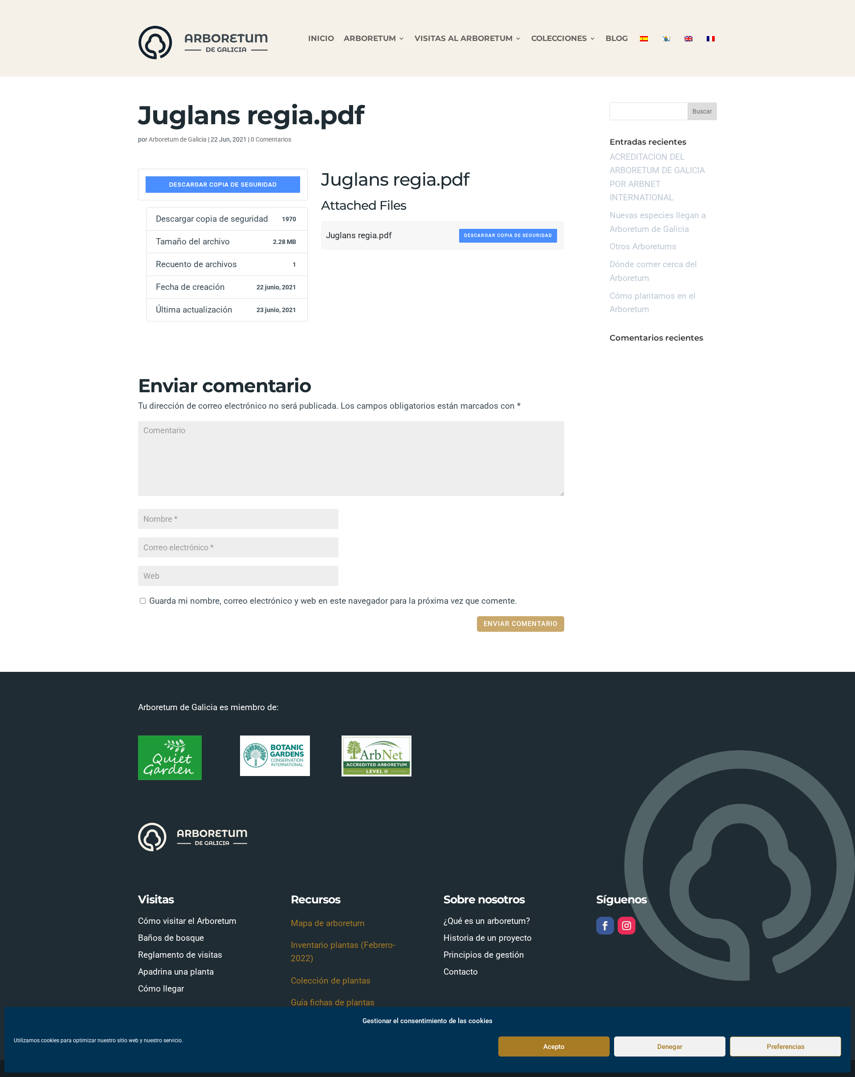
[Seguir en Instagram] (626, 926)
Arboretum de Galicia (178, 139)
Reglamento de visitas (180, 955)
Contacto (461, 972)
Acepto (554, 1047)
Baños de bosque (171, 938)
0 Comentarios (271, 139)
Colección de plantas (330, 980)
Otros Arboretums (643, 246)
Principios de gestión (484, 955)
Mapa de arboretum (328, 923)
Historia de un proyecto (488, 938)
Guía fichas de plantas (333, 1002)
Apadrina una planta (176, 972)
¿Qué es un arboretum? (487, 921)
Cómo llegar (161, 989)
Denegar (669, 1047)
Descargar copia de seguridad (223, 184)
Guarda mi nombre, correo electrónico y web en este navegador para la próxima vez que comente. (333, 601)
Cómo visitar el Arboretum (187, 921)
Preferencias (786, 1047)
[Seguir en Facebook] (605, 926)
